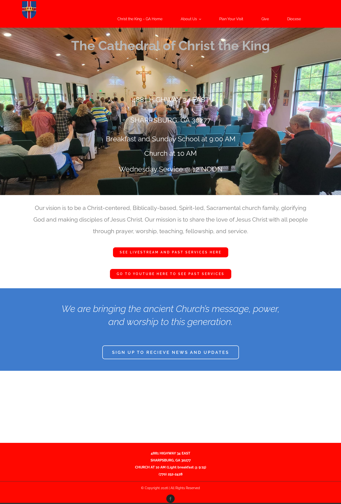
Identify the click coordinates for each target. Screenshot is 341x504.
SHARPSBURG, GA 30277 (170, 120)
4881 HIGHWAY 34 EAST (170, 100)
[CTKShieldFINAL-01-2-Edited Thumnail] (29, 3)
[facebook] (170, 498)
